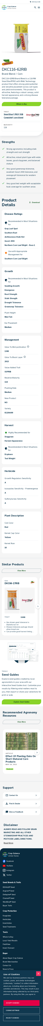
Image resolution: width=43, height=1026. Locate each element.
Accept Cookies (12, 1003)
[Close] (38, 973)
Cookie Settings (12, 1010)
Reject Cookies (12, 1018)
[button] (5, 854)
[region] (21, 998)
